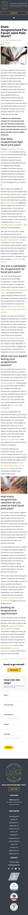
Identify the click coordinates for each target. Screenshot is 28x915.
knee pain (10, 240)
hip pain (3, 240)
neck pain (19, 240)
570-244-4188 (14, 862)
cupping (3, 408)
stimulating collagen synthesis (11, 338)
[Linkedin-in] (19, 868)
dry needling (14, 405)
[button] (14, 17)
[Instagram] (12, 868)
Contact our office (7, 645)
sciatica (3, 262)
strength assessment (8, 383)
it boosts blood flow (11, 203)
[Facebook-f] (8, 868)
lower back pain (16, 259)
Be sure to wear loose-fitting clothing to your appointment (12, 465)
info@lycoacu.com (14, 865)
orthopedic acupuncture (9, 598)
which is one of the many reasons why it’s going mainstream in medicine (13, 309)
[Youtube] (15, 868)
